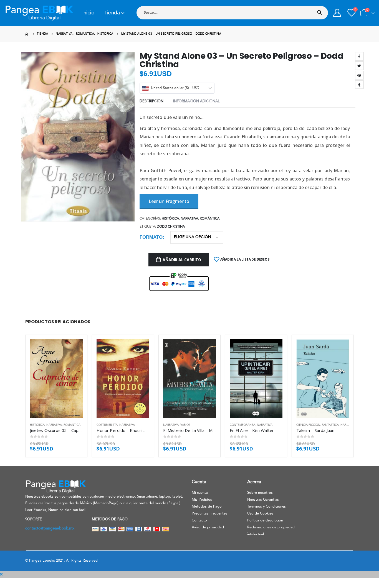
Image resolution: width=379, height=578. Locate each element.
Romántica (209, 218)
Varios (185, 425)
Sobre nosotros (260, 493)
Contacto (199, 520)
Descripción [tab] (151, 101)
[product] (56, 378)
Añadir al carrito (182, 259)
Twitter (359, 65)
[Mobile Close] (1, 574)
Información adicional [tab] (196, 101)
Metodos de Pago (207, 506)
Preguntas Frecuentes (209, 513)
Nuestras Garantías (263, 499)
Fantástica (330, 425)
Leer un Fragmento (169, 201)
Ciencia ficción (308, 425)
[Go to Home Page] (27, 33)
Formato (151, 237)
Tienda (111, 13)
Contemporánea (242, 425)
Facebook (359, 56)
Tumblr (359, 84)
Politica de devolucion (265, 520)
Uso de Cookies (260, 513)
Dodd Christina (171, 226)
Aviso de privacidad (208, 527)
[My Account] (337, 13)
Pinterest (359, 75)
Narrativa (189, 218)
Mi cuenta (200, 493)
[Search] (321, 11)
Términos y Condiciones (266, 506)
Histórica (170, 218)
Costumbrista (107, 425)
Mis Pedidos (202, 499)
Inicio (88, 13)
